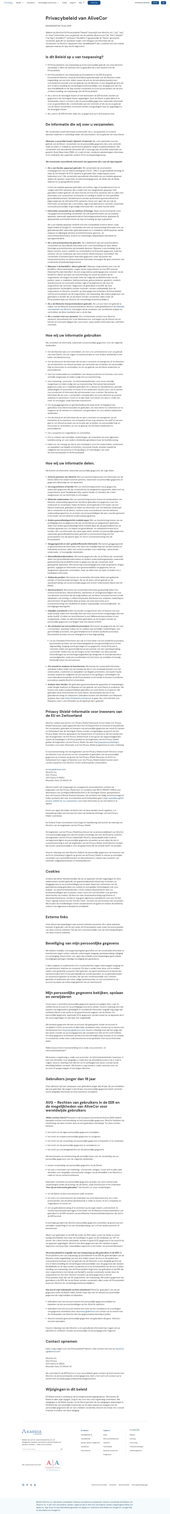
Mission (132, 1435)
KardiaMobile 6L (86, 1435)
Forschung (133, 1443)
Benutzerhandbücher (111, 1439)
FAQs (105, 1435)
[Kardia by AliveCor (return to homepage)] (32, 1432)
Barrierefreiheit (124, 1485)
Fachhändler (107, 1447)
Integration (107, 1454)
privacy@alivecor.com (56, 769)
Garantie (106, 1443)
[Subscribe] (61, 1449)
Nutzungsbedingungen (140, 1485)
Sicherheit (112, 1485)
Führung (133, 1439)
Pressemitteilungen (136, 1447)
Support (73, 3)
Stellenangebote (136, 1451)
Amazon (94, 3)
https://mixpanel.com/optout (78, 698)
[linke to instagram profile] (23, 1485)
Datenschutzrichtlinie (99, 1485)
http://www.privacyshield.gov (106, 742)
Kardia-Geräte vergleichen (90, 1443)
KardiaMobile (85, 1439)
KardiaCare (31, 3)
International (85, 1451)
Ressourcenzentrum (110, 1451)
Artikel (64, 3)
